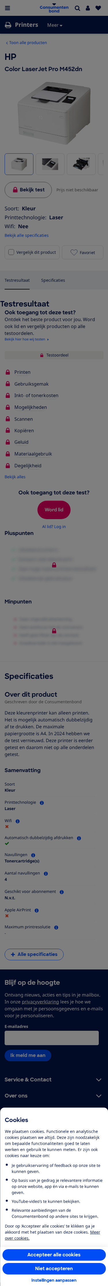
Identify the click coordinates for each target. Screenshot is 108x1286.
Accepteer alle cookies (54, 1255)
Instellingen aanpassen (54, 1280)
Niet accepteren (54, 1269)
